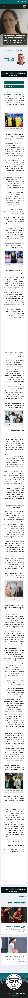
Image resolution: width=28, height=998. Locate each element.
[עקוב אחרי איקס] (6, 2)
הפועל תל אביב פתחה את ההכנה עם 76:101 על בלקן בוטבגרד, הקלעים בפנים (14, 927)
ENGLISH (20, 2)
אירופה (23, 931)
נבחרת (19, 961)
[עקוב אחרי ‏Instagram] (3, 2)
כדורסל (11, 51)
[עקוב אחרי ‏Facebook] (8, 2)
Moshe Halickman (9, 59)
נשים (7, 51)
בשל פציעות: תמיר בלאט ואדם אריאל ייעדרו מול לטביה (15, 957)
